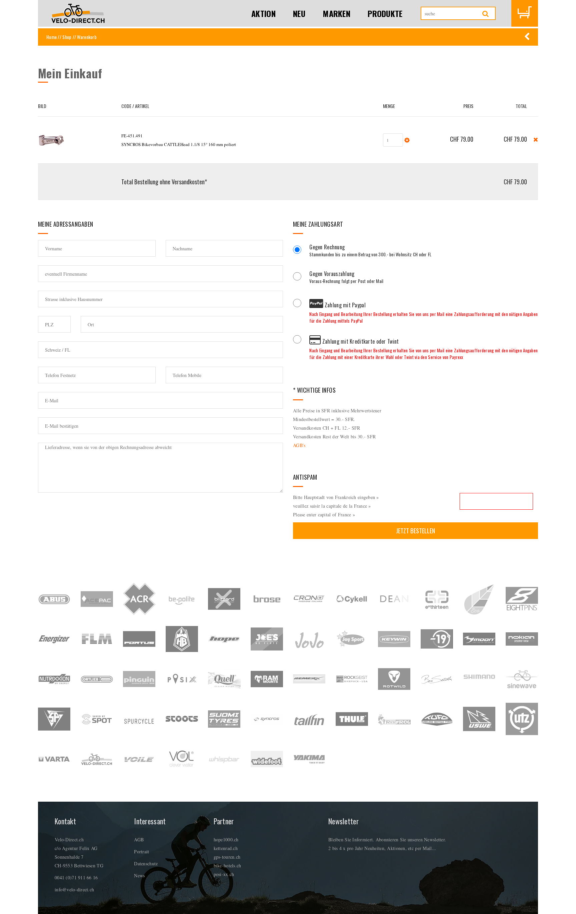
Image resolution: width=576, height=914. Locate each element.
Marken (336, 13)
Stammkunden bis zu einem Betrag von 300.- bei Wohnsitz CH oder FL (370, 251)
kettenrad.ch (226, 848)
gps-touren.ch (227, 857)
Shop (66, 36)
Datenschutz (146, 863)
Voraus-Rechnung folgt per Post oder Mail (346, 278)
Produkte (385, 13)
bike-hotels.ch (227, 865)
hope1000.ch (226, 839)
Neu (299, 13)
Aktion (263, 13)
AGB (139, 839)
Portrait (141, 851)
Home (51, 36)
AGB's (299, 445)
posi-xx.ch (224, 874)
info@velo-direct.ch (74, 889)
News (139, 875)
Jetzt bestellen (415, 530)
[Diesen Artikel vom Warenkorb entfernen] (535, 138)
